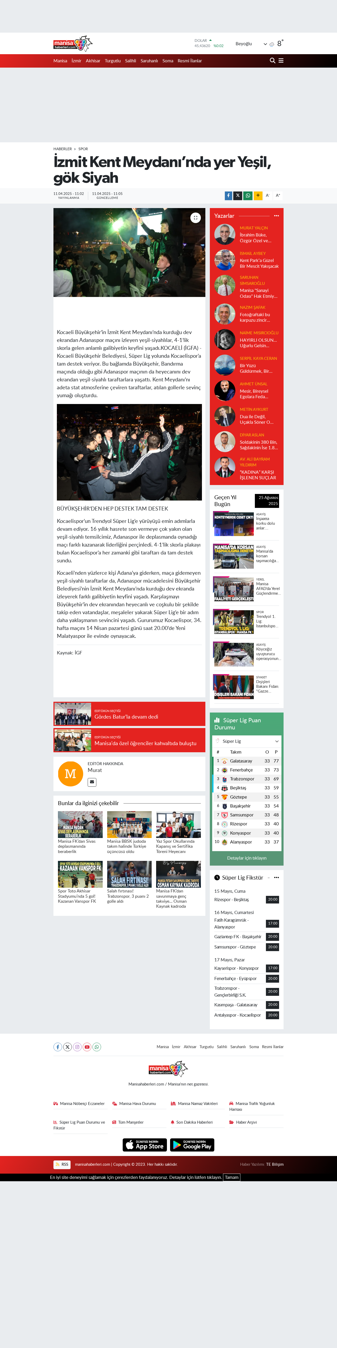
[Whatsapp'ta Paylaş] (247, 195)
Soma (167, 61)
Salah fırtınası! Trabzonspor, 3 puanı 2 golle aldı (128, 896)
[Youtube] (87, 1047)
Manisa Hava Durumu (137, 1104)
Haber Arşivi (246, 1122)
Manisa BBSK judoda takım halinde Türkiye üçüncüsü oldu (126, 846)
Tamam (232, 1177)
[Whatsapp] (96, 1047)
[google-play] (192, 1144)
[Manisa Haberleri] (73, 43)
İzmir (76, 61)
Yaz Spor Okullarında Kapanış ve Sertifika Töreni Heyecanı (175, 846)
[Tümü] (276, 216)
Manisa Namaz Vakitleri (198, 1104)
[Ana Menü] (280, 61)
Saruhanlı (149, 61)
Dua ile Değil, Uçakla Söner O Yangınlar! (255, 420)
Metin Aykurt (254, 410)
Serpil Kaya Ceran (258, 359)
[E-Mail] (92, 782)
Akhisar (93, 61)
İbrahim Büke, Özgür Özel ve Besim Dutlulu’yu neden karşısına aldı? (256, 238)
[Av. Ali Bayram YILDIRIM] (224, 467)
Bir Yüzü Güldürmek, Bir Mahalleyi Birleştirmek (254, 368)
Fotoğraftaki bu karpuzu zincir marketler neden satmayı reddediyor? (256, 317)
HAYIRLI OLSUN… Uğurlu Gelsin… (258, 343)
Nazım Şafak (252, 308)
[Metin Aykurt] (224, 415)
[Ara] (273, 61)
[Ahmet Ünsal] (224, 390)
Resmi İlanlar (190, 61)
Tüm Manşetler (130, 1122)
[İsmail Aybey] (224, 260)
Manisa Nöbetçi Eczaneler (82, 1104)
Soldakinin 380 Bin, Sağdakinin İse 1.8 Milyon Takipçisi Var (259, 445)
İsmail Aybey (253, 254)
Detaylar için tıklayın (246, 858)
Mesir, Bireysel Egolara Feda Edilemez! (254, 394)
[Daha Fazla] (258, 195)
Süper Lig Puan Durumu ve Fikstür (79, 1125)
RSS (64, 1165)
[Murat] (70, 773)
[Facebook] (57, 1047)
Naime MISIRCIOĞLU (259, 333)
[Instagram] (77, 1047)
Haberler (62, 149)
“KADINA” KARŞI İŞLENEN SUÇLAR (258, 475)
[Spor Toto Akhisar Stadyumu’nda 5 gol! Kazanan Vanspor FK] (80, 874)
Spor (83, 149)
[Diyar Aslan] (224, 441)
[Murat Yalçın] (224, 234)
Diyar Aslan (252, 435)
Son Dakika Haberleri (194, 1122)
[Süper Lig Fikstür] (276, 878)
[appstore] (145, 1144)
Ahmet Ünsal (253, 384)
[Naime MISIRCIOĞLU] (224, 339)
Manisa (60, 61)
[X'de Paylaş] (237, 195)
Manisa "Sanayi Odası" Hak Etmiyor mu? (259, 293)
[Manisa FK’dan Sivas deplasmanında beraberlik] (80, 824)
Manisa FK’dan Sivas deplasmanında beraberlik (77, 846)
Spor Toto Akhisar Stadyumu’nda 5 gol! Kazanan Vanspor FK (77, 896)
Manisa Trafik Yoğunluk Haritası (252, 1107)
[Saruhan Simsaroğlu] (224, 285)
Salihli (130, 61)
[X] (67, 1047)
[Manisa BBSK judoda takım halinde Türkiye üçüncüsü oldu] (129, 824)
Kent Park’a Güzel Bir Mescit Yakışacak (259, 263)
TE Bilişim (275, 1165)
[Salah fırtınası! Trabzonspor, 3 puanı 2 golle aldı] (129, 874)
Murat (95, 770)
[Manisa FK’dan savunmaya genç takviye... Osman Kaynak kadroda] (178, 874)
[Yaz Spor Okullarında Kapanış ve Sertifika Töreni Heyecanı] (178, 824)
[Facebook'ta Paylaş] (228, 195)
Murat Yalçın (254, 228)
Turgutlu (113, 61)
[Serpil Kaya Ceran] (224, 364)
